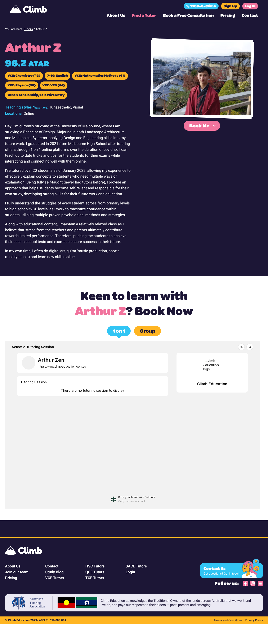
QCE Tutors (94, 571)
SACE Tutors (136, 565)
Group (147, 330)
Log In (250, 6)
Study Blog (54, 571)
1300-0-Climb (203, 6)
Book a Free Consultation (188, 15)
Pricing (227, 15)
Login (130, 571)
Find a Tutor (144, 15)
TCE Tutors (94, 577)
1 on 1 (119, 330)
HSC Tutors (95, 565)
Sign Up (230, 6)
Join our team (16, 571)
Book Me (199, 125)
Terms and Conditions (228, 620)
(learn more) (40, 107)
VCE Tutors (54, 577)
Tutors (28, 29)
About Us (116, 15)
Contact (250, 15)
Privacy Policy (254, 620)
